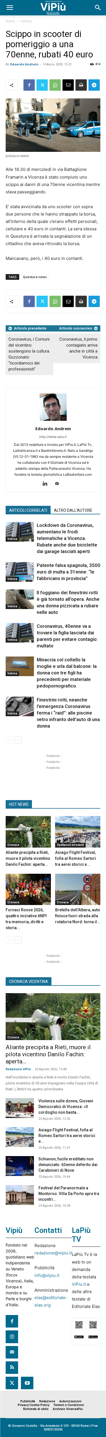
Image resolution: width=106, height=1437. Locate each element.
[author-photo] (53, 420)
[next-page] (18, 740)
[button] (10, 7)
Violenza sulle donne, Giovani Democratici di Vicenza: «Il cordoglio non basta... (65, 1107)
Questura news (35, 277)
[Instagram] (12, 1336)
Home (10, 21)
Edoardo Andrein (24, 64)
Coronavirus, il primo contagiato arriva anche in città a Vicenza (78, 348)
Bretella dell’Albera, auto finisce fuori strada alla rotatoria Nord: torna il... (77, 916)
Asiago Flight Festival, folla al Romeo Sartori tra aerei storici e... (75, 858)
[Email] (68, 85)
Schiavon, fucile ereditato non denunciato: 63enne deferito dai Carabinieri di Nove (68, 1165)
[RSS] (12, 1367)
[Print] (81, 85)
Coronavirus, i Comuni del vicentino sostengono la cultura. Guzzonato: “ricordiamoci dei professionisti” (29, 354)
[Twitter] (42, 85)
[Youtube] (27, 1383)
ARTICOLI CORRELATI (28, 510)
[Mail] (59, 484)
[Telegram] (94, 85)
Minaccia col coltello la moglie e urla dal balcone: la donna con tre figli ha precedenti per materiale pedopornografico (67, 673)
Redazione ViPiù (18, 1069)
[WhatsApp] (55, 85)
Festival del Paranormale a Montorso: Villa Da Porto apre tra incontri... (68, 1194)
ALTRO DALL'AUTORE (73, 510)
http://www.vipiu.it (53, 437)
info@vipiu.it (46, 1275)
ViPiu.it (79, 1284)
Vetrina (26, 21)
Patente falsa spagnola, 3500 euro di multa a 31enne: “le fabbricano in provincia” (68, 571)
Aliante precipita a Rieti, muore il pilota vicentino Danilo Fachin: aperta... (28, 858)
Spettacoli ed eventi (70, 844)
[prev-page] (9, 740)
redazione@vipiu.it (53, 1253)
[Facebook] (29, 85)
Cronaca (13, 844)
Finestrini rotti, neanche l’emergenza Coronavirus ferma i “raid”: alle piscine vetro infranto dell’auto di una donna (68, 713)
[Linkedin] (47, 484)
